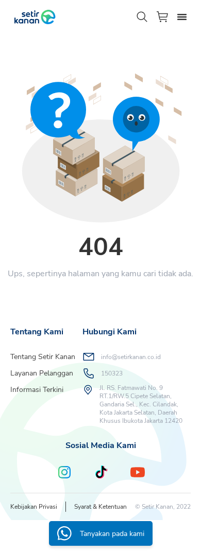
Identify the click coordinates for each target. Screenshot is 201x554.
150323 (112, 373)
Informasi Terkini (36, 390)
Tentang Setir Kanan (42, 357)
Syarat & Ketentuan (100, 507)
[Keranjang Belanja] (163, 16)
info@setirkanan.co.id (131, 357)
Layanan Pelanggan (41, 373)
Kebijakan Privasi (33, 507)
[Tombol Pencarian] (142, 17)
